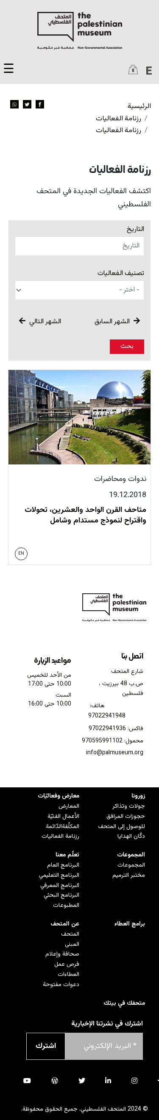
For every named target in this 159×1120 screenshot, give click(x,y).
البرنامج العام (63, 865)
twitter (81, 1080)
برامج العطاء (129, 924)
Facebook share (40, 104)
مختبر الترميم (128, 875)
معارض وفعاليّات (58, 796)
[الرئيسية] (79, 30)
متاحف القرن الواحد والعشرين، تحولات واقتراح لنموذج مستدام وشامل (85, 515)
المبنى (72, 944)
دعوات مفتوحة (61, 984)
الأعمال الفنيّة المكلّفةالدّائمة (62, 821)
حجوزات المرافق (125, 816)
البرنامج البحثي (61, 895)
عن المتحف (64, 924)
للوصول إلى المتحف (121, 826)
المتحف (70, 934)
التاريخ (135, 229)
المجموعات (131, 855)
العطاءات (68, 974)
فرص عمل (66, 964)
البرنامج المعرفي (59, 885)
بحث (127, 346)
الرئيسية (139, 106)
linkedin (108, 1080)
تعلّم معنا (67, 855)
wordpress (54, 1080)
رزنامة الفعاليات (118, 118)
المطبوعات (66, 905)
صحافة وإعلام (62, 954)
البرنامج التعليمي (59, 875)
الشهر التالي (44, 322)
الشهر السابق (113, 322)
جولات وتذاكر (128, 806)
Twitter (27, 104)
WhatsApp (14, 104)
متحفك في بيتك (124, 1003)
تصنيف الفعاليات (121, 273)
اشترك (46, 1046)
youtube (27, 1080)
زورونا (138, 796)
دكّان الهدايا (131, 836)
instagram (134, 1080)
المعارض (69, 806)
